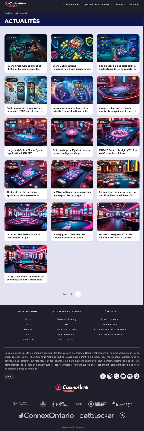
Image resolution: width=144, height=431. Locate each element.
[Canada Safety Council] (43, 404)
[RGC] (78, 404)
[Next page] (78, 294)
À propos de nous (110, 319)
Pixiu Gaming (66, 339)
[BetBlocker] (97, 415)
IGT (66, 324)
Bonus (28, 319)
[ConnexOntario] (46, 415)
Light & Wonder (66, 334)
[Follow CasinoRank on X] (116, 376)
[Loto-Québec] (60, 404)
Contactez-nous (110, 324)
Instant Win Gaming (66, 329)
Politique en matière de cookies (72, 427)
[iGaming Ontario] (122, 404)
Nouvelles (134, 4)
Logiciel (28, 329)
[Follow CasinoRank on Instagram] (109, 376)
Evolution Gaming (66, 319)
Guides (119, 4)
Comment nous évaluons (110, 334)
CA (7, 376)
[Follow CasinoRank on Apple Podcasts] (137, 376)
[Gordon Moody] (97, 404)
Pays (28, 334)
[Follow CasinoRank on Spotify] (130, 376)
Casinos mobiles (70, 4)
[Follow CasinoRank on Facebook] (103, 376)
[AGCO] (23, 404)
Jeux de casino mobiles (97, 4)
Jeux (28, 324)
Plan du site (28, 339)
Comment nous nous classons (110, 329)
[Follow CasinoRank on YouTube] (123, 376)
